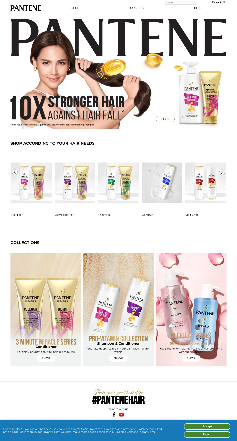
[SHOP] (189, 122)
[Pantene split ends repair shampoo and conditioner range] (205, 183)
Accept (207, 426)
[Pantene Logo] (25, 8)
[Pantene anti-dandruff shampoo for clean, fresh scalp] (162, 183)
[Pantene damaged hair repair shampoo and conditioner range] (75, 183)
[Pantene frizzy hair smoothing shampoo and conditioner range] (118, 183)
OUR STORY (136, 8)
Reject (207, 434)
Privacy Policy (51, 431)
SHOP (75, 8)
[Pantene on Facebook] (114, 414)
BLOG (198, 8)
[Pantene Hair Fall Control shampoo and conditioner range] (31, 183)
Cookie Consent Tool (130, 431)
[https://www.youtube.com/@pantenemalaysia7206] (121, 414)
